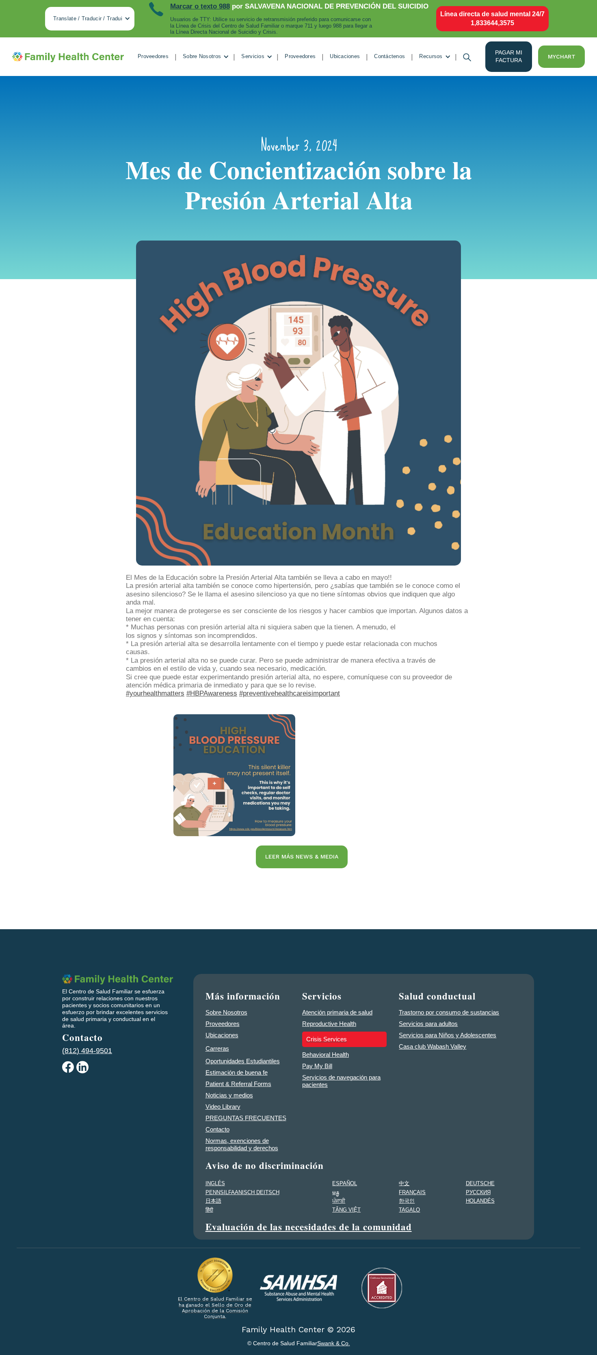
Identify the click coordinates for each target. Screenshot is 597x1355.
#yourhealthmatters (155, 693)
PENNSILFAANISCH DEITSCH (242, 1192)
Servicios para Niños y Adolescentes (447, 1035)
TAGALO (409, 1210)
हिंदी (209, 1210)
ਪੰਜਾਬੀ (338, 1201)
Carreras (217, 1048)
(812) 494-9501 (87, 1051)
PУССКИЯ (478, 1192)
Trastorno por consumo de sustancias (449, 1012)
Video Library (222, 1106)
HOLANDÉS (480, 1201)
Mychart (561, 56)
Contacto (217, 1129)
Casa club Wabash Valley (432, 1046)
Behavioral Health (325, 1054)
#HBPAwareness (211, 693)
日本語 (213, 1201)
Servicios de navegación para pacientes (341, 1081)
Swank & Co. (333, 1343)
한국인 (407, 1201)
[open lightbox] (234, 775)
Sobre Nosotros (226, 1012)
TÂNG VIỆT (346, 1210)
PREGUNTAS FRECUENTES (245, 1117)
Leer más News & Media (301, 856)
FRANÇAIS (412, 1192)
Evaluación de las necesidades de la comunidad (308, 1227)
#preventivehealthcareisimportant (289, 693)
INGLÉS (215, 1183)
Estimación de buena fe (236, 1072)
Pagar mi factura (508, 56)
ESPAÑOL (344, 1183)
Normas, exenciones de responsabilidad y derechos (241, 1144)
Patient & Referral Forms (238, 1083)
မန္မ (335, 1192)
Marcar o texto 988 (200, 6)
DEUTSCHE (480, 1183)
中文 (404, 1183)
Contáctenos (389, 56)
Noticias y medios (229, 1095)
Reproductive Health (329, 1023)
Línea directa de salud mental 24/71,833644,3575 (492, 18)
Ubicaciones (345, 56)
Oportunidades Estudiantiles (242, 1061)
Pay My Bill (317, 1065)
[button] (89, 18)
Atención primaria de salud (337, 1012)
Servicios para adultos (428, 1023)
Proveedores (153, 56)
